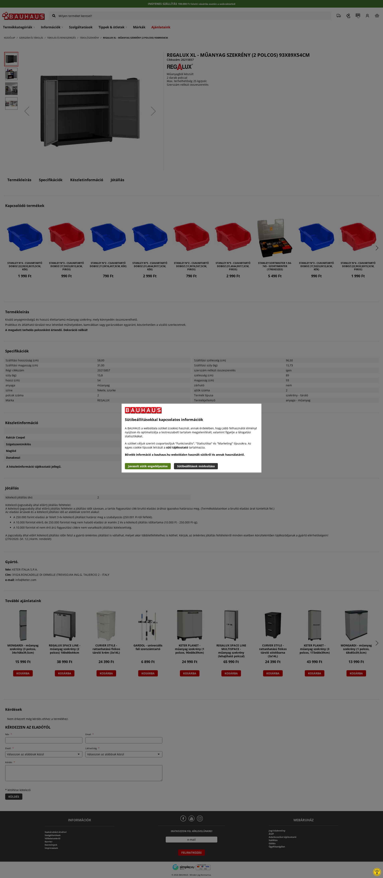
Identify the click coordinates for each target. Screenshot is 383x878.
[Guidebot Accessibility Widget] (377, 872)
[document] (191, 438)
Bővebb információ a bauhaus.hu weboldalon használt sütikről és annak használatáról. (185, 454)
